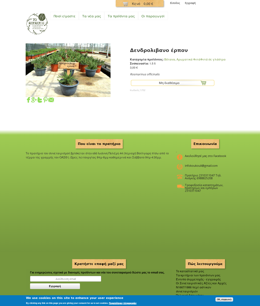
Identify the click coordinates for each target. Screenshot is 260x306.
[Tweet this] (40, 100)
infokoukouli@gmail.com (201, 166)
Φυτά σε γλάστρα (213, 59)
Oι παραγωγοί (152, 16)
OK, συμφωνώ (224, 299)
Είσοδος (175, 3)
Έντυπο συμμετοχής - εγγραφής (198, 279)
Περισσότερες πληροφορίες (123, 303)
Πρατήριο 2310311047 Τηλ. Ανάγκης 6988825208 (203, 176)
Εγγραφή (190, 3)
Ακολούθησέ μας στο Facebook (205, 156)
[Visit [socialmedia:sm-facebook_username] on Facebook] (28, 100)
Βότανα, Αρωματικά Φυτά (182, 59)
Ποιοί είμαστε (65, 16)
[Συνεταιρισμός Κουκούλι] (37, 35)
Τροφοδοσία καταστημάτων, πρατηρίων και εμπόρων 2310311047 (204, 186)
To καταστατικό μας (190, 271)
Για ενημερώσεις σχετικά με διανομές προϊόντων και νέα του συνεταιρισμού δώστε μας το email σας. (97, 272)
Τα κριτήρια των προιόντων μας (198, 275)
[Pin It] (45, 100)
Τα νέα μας (91, 16)
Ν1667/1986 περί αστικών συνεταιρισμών (193, 289)
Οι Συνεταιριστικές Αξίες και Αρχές (201, 283)
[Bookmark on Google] (34, 100)
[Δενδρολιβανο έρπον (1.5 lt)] (68, 95)
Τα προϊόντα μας (121, 16)
